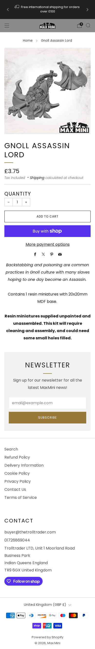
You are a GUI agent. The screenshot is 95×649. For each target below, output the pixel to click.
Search (11, 449)
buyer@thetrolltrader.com (30, 532)
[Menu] (6, 25)
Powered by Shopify (47, 637)
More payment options (48, 244)
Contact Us (15, 489)
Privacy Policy (17, 481)
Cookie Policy (17, 473)
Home (28, 40)
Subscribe (47, 417)
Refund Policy (17, 457)
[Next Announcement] (87, 9)
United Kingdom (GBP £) (45, 604)
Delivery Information (24, 465)
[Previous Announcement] (8, 9)
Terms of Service (20, 497)
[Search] (88, 25)
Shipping (37, 178)
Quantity (17, 193)
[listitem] (48, 9)
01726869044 (17, 540)
